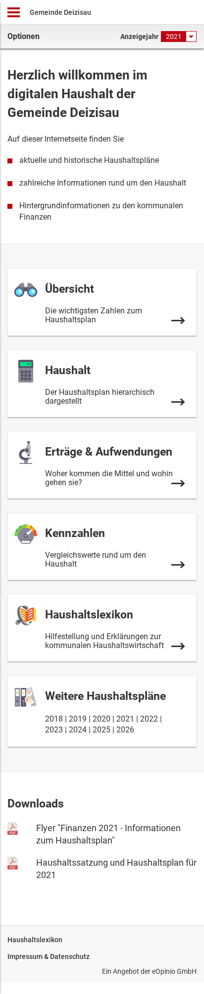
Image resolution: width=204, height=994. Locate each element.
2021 (125, 719)
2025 (101, 729)
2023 (54, 729)
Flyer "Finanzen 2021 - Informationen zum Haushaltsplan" (108, 834)
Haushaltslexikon (34, 940)
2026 (125, 729)
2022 (149, 719)
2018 (54, 719)
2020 (101, 719)
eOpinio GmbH (174, 971)
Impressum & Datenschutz (48, 956)
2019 (78, 719)
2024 (78, 729)
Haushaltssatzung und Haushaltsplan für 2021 (116, 868)
